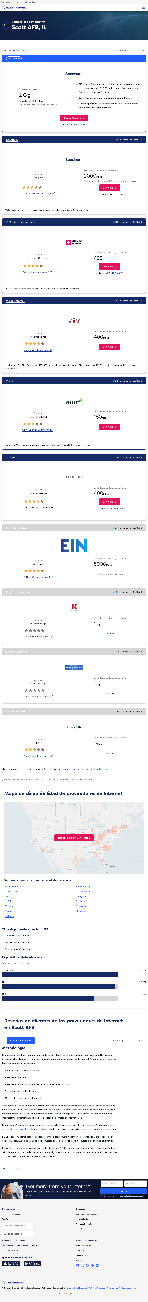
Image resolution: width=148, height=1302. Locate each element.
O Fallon (9, 906)
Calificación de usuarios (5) (38, 756)
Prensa (78, 1260)
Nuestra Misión (81, 1251)
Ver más (110, 633)
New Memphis (83, 891)
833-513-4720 (115, 194)
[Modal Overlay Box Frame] (74, 1189)
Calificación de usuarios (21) (37, 577)
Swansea (9, 911)
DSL (7, 942)
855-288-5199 (115, 508)
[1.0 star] (24, 187)
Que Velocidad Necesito (11, 1251)
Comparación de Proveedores (87, 1214)
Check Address (70, 118)
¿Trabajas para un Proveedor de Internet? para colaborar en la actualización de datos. (47, 779)
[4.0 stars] (36, 187)
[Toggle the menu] (143, 7)
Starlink (10, 457)
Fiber (7, 949)
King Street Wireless (18, 592)
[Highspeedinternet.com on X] (82, 1266)
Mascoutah (11, 891)
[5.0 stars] (40, 187)
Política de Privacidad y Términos (101, 1288)
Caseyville (81, 896)
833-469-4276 (114, 273)
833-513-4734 (79, 124)
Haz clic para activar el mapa (74, 837)
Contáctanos (81, 1255)
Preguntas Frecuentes (84, 1224)
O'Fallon (9, 901)
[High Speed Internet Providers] (15, 7)
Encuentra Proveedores (11, 1214)
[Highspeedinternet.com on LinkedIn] (97, 1266)
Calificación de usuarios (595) (38, 272)
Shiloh (8, 896)
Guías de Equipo (82, 1219)
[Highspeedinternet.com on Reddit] (92, 1266)
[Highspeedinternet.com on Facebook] (77, 1266)
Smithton (80, 901)
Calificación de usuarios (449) (37, 429)
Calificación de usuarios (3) (38, 350)
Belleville (9, 916)
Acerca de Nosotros (83, 1246)
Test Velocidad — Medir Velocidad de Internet (19, 1246)
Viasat (9, 381)
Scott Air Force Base (15, 886)
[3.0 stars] (32, 187)
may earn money (10, 2)
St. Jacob (80, 911)
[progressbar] (60, 974)
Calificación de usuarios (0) (38, 636)
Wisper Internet (15, 300)
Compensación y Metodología (76, 1288)
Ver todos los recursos (84, 1229)
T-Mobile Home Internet (20, 222)
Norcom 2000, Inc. (17, 651)
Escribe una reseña (20, 1040)
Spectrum (12, 139)
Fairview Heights (84, 886)
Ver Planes (107, 187)
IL (11, 1169)
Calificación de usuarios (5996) (38, 193)
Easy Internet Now (17, 528)
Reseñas (5, 1219)
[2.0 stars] (28, 187)
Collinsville (81, 906)
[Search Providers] (30, 1226)
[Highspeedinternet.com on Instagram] (87, 1266)
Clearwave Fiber (15, 711)
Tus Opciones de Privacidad (129, 1288)
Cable (8, 935)
